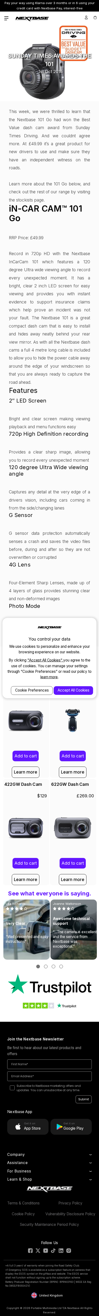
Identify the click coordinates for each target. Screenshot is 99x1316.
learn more (49, 677)
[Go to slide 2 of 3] (46, 966)
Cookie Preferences (32, 690)
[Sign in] (86, 17)
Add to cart (25, 755)
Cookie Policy (23, 1214)
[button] (50, 984)
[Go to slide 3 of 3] (53, 966)
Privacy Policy (70, 1203)
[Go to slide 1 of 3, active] (38, 966)
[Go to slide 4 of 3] (61, 966)
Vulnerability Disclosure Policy (70, 1214)
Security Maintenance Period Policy (49, 1224)
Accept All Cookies (73, 690)
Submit (83, 1099)
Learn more (25, 771)
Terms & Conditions (23, 1203)
